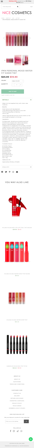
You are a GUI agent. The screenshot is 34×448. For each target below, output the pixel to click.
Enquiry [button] (5, 167)
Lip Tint (18, 18)
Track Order (17, 405)
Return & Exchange (17, 398)
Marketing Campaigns (17, 400)
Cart (31, 6)
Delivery (17, 395)
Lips (13, 18)
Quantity (4, 84)
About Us (17, 379)
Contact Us (17, 393)
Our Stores (17, 381)
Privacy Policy (17, 403)
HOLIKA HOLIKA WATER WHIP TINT (17, 320)
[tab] (17, 100)
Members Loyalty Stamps (17, 408)
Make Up (8, 18)
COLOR (4, 80)
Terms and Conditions (17, 384)
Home (2, 18)
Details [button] (5, 100)
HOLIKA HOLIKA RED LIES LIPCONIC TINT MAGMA (17, 227)
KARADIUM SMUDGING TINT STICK (17, 366)
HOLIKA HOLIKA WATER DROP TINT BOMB (17, 273)
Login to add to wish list (7, 95)
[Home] (17, 12)
